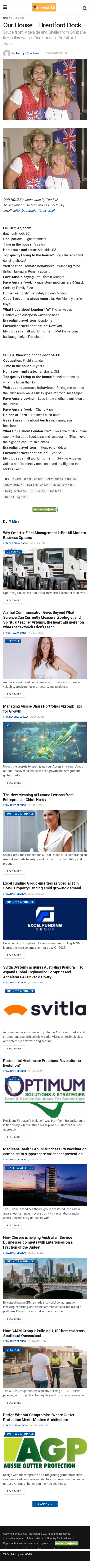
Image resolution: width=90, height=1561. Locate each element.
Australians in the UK (61, 478)
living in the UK (63, 485)
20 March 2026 (40, 1425)
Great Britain (13, 485)
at (8, 725)
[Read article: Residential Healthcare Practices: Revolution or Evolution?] (45, 1097)
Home (6, 18)
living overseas (15, 491)
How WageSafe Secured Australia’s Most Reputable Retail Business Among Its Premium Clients (41, 1508)
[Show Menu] (5, 7)
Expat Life (18, 18)
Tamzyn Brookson (28, 53)
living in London (38, 485)
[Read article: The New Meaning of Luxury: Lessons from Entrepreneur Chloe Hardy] (45, 831)
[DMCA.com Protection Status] (45, 509)
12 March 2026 (40, 1519)
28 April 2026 (37, 1160)
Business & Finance (20, 813)
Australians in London (27, 478)
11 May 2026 (36, 983)
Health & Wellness (19, 1168)
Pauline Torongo (16, 805)
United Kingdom (16, 497)
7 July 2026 (37, 633)
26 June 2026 (37, 894)
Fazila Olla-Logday (17, 543)
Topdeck (55, 491)
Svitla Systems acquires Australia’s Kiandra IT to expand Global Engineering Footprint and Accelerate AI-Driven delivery (43, 972)
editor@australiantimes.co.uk (33, 211)
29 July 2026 (38, 543)
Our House (38, 491)
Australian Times (16, 633)
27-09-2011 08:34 (56, 53)
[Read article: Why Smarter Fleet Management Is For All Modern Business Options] (45, 569)
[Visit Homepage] (44, 7)
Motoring (13, 551)
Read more (16, 599)
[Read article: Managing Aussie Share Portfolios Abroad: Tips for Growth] (45, 742)
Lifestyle (13, 641)
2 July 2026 (38, 717)
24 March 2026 (38, 1341)
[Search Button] (85, 7)
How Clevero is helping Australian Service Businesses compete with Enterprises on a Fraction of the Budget (38, 1242)
